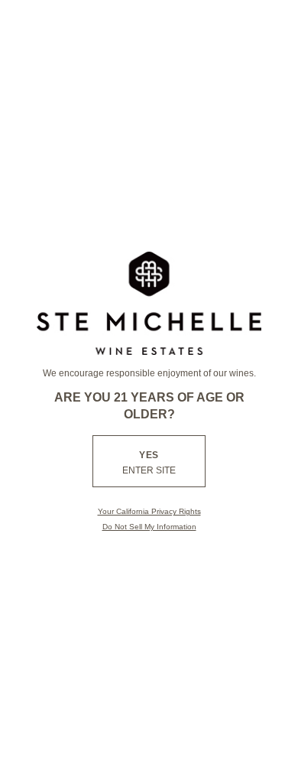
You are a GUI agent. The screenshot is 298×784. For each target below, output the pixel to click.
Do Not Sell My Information (149, 526)
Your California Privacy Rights (149, 511)
